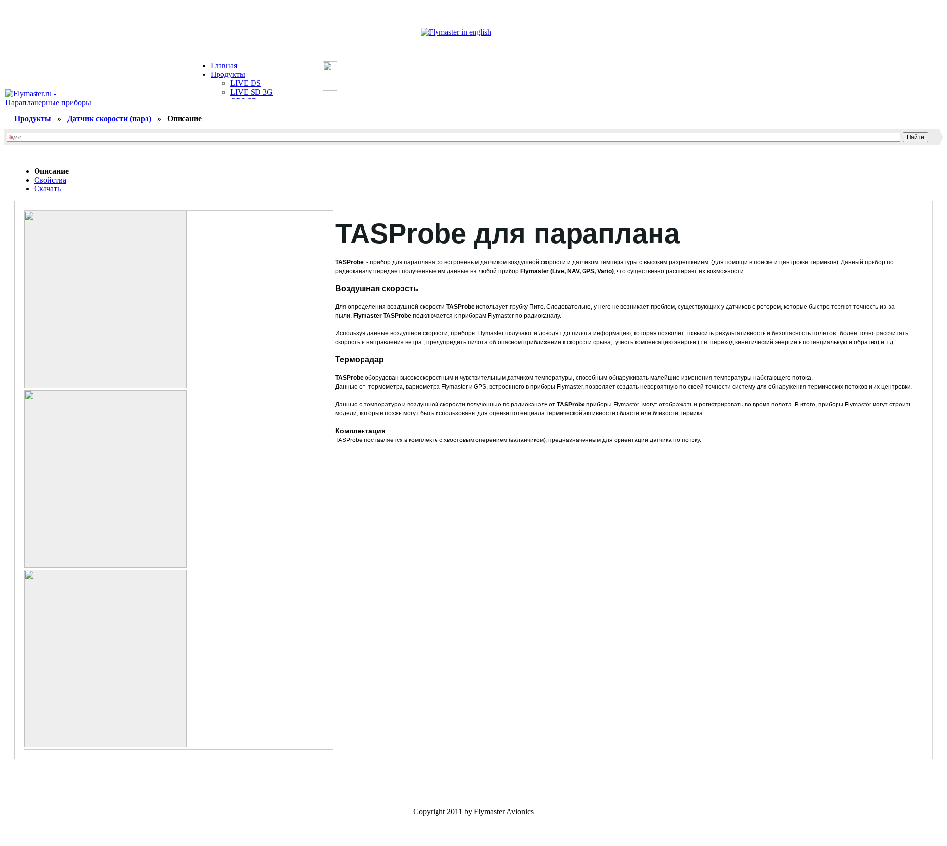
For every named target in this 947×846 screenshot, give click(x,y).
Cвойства (50, 180)
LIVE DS (245, 83)
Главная (224, 65)
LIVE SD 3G (251, 92)
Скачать (47, 188)
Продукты (228, 74)
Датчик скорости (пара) (109, 118)
